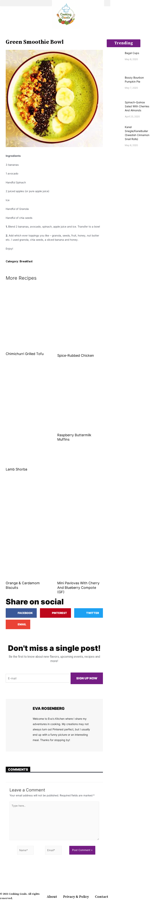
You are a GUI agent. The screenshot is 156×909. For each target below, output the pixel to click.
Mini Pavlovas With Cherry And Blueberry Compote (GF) (78, 587)
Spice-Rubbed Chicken (75, 355)
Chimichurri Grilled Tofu (25, 354)
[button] (26, 3)
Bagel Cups (132, 53)
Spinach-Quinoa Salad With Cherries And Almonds (137, 106)
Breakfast (26, 261)
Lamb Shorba (16, 469)
